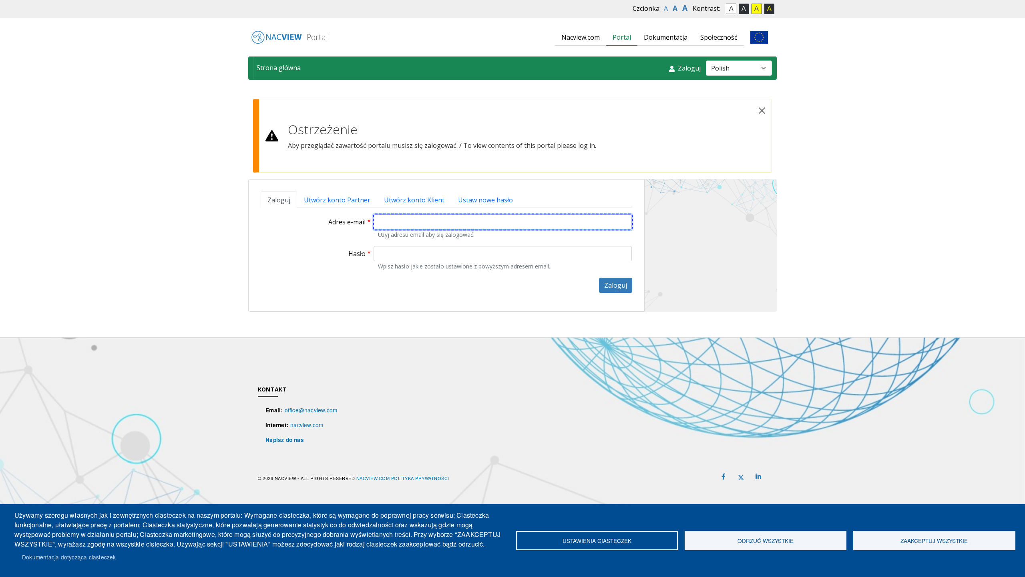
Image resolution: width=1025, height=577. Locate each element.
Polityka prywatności (420, 478)
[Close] (762, 110)
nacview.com (306, 425)
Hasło (357, 253)
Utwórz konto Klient (414, 200)
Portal (316, 37)
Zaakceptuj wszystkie (934, 541)
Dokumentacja (665, 37)
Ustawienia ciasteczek (597, 541)
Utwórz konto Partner (337, 200)
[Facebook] (723, 477)
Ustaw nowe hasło (485, 200)
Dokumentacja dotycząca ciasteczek (69, 557)
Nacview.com (580, 37)
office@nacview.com (311, 410)
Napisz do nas (284, 440)
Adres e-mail (347, 222)
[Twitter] (741, 476)
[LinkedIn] (758, 477)
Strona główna (279, 67)
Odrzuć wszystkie (766, 541)
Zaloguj (688, 68)
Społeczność (719, 37)
